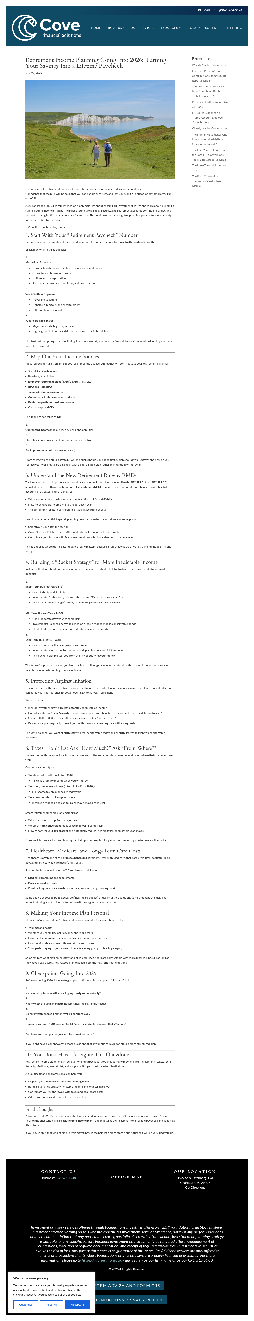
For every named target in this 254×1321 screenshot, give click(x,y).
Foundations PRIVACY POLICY (127, 1299)
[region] (51, 1292)
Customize (25, 1304)
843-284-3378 (232, 10)
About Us (114, 27)
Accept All (77, 1304)
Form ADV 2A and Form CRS (127, 1285)
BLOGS (191, 27)
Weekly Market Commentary (210, 65)
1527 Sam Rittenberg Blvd (195, 1178)
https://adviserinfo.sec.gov (103, 1260)
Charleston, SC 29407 (195, 1182)
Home (96, 27)
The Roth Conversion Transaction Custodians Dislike (206, 181)
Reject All (52, 1304)
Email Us (208, 10)
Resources (168, 27)
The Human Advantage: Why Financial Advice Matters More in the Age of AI (209, 139)
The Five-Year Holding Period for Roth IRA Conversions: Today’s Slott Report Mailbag (210, 154)
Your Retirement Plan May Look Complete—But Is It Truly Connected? (208, 91)
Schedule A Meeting (223, 27)
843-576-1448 (66, 1178)
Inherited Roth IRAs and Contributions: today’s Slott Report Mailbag (209, 75)
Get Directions (195, 1187)
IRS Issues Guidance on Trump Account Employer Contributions (208, 117)
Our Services (142, 27)
